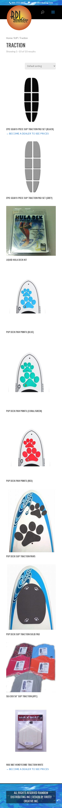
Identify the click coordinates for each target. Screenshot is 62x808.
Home (9, 38)
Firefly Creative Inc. (38, 799)
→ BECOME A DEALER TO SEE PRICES (27, 133)
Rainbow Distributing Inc (29, 795)
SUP (16, 38)
